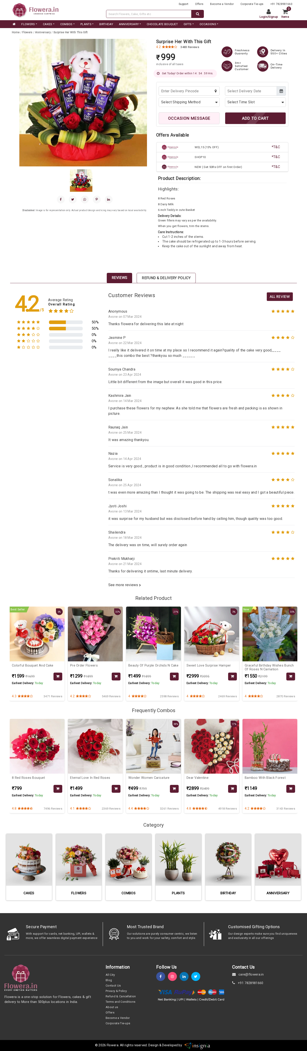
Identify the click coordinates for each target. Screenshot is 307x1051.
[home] (13, 24)
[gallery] (81, 180)
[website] (35, 10)
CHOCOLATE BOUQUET (162, 24)
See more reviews (123, 585)
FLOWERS (28, 24)
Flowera (112, 1045)
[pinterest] (97, 199)
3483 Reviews (189, 47)
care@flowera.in (251, 974)
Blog (109, 980)
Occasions (208, 24)
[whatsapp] (85, 199)
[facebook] (61, 199)
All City (110, 974)
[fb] (162, 976)
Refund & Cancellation (121, 996)
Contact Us (113, 985)
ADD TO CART (255, 118)
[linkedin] (109, 199)
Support (183, 4)
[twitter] (197, 976)
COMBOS (66, 24)
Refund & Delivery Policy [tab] (166, 278)
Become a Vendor (222, 4)
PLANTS (85, 24)
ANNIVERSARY (129, 24)
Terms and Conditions (120, 1001)
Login (263, 16)
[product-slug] (57, 676)
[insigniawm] (197, 1045)
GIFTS (188, 24)
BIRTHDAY (106, 24)
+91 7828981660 (281, 4)
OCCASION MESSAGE (189, 118)
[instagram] (174, 976)
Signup (273, 16)
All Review (280, 296)
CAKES (47, 24)
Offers (199, 4)
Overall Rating (61, 304)
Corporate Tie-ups (251, 4)
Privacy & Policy (116, 991)
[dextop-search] (197, 14)
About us (112, 1007)
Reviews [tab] (119, 278)
